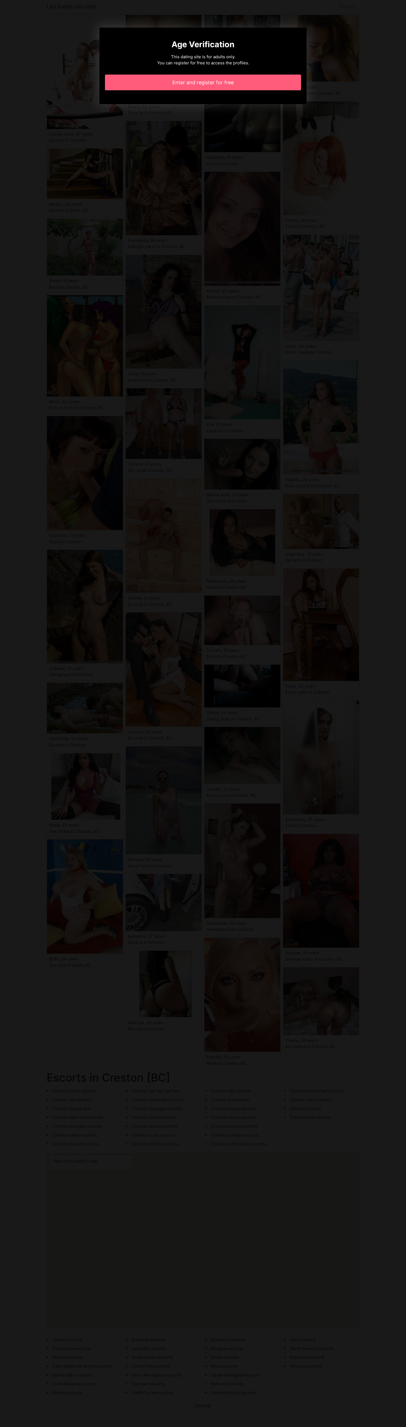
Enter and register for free (203, 82)
